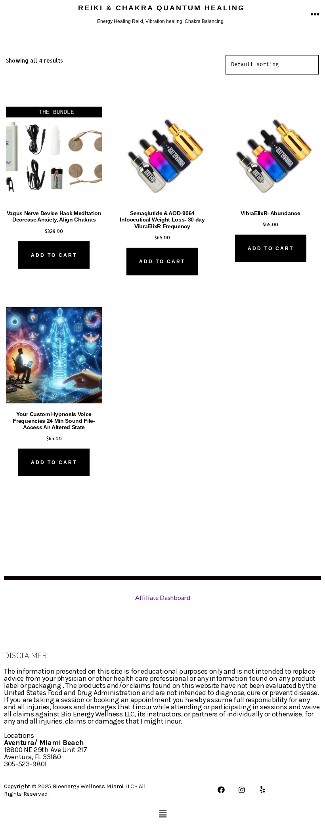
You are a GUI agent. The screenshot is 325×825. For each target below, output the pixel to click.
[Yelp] (262, 790)
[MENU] (315, 14)
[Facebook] (221, 790)
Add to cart (54, 255)
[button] (162, 813)
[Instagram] (242, 790)
